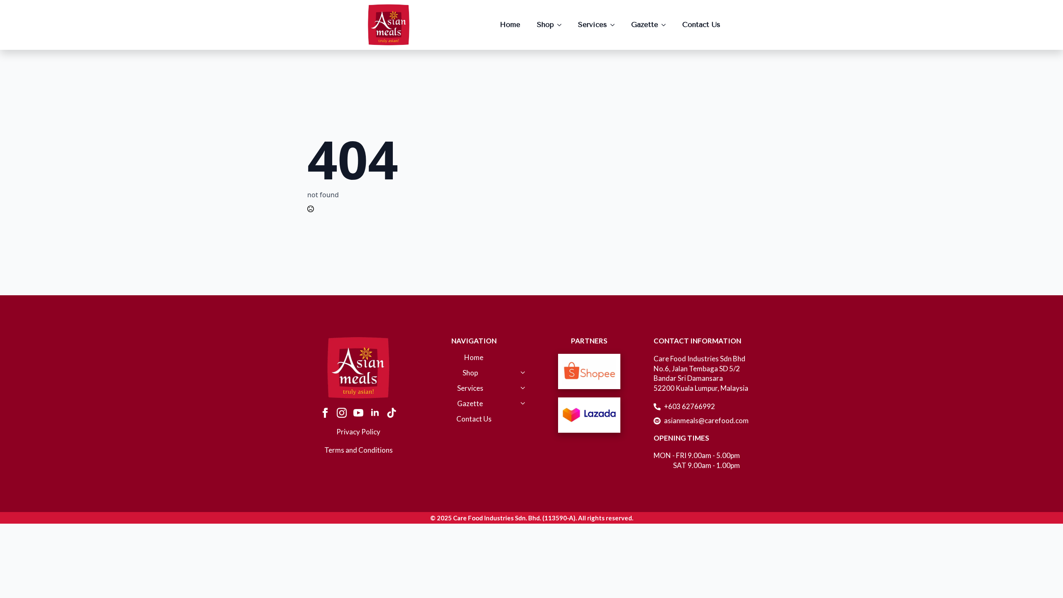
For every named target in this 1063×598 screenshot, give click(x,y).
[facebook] (325, 413)
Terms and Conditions (358, 450)
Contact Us (701, 24)
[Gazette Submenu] (666, 25)
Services (592, 24)
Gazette (644, 24)
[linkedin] (375, 413)
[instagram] (342, 413)
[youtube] (358, 413)
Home (510, 24)
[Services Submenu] (615, 25)
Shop (545, 24)
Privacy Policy (358, 431)
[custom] (391, 413)
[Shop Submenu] (562, 25)
